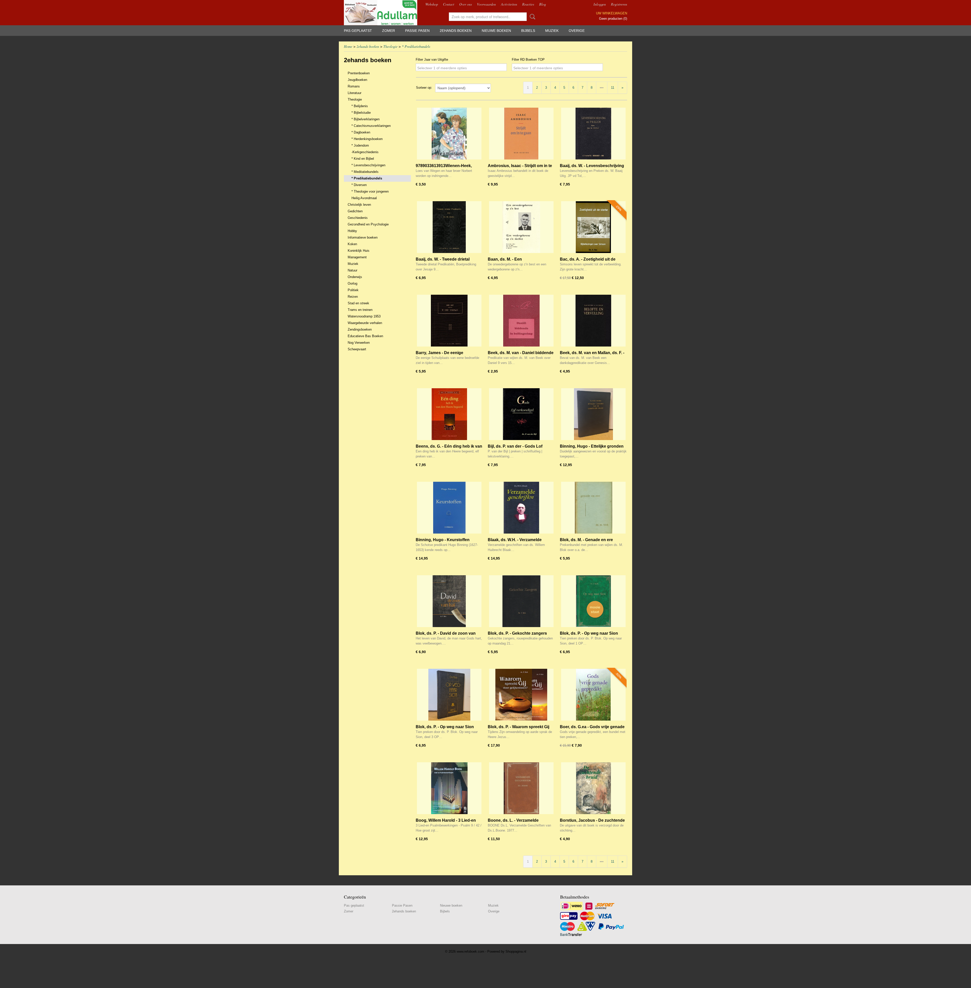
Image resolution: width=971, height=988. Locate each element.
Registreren (619, 4)
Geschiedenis (358, 218)
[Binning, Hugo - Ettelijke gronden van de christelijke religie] (593, 414)
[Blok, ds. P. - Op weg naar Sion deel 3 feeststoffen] (449, 695)
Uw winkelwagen (611, 13)
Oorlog (352, 283)
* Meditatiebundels (365, 172)
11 (612, 87)
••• (602, 87)
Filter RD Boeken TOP (528, 59)
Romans (354, 86)
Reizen (353, 296)
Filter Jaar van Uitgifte (432, 59)
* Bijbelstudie (361, 112)
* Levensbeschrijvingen (368, 165)
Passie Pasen (417, 31)
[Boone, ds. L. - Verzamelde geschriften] (521, 788)
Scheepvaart (357, 349)
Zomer (388, 31)
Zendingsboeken (360, 329)
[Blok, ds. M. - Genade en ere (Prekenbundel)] (593, 508)
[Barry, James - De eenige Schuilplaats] (449, 321)
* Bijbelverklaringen (365, 119)
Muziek (552, 31)
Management (357, 257)
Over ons (465, 4)
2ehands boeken (456, 31)
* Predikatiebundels (416, 46)
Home (348, 46)
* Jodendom (360, 145)
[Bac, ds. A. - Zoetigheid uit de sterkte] (593, 227)
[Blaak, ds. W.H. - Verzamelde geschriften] (521, 508)
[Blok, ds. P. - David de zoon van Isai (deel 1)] (449, 601)
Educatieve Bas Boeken (365, 336)
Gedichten (355, 211)
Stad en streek (358, 303)
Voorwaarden (486, 4)
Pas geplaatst (358, 31)
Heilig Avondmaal (364, 198)
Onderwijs (355, 277)
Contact (448, 4)
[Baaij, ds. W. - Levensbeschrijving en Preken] (593, 133)
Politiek (353, 290)
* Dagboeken (360, 132)
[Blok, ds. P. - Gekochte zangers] (521, 601)
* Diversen (359, 185)
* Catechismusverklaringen (371, 126)
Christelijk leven (359, 204)
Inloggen (599, 4)
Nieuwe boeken (496, 31)
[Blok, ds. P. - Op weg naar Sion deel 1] (593, 601)
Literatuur (354, 93)
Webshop (431, 4)
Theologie (390, 46)
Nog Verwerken (359, 342)
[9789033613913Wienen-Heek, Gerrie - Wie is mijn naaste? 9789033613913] (449, 133)
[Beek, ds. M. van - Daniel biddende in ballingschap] (521, 321)
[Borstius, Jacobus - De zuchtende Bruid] (593, 788)
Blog (542, 4)
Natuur (352, 270)
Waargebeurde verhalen (365, 323)
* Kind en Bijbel (362, 158)
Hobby (352, 231)
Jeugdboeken (357, 80)
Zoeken (531, 16)
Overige (577, 31)
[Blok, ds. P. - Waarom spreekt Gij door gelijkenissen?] (521, 695)
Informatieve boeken (363, 237)
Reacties (528, 4)
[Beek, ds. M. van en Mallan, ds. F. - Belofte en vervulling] (593, 321)
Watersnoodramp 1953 (364, 316)
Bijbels (528, 31)
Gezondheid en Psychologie (368, 224)
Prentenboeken (359, 73)
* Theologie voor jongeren (370, 191)
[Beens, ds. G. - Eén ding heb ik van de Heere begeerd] (449, 414)
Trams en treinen (360, 310)
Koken (352, 244)
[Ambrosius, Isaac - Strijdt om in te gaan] (521, 133)
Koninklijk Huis (358, 250)
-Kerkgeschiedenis (365, 152)
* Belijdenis (359, 106)
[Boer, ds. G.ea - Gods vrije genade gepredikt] (593, 695)
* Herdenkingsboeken (367, 139)
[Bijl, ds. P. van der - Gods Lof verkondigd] (521, 414)
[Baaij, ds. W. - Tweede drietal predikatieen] (449, 227)
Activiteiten (509, 4)
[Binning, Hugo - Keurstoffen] (449, 508)
